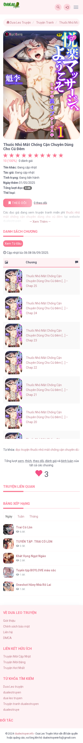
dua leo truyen (12, 698)
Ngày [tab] (9, 516)
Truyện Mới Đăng (14, 662)
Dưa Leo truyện (13, 686)
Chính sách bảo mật (16, 626)
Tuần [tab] (20, 516)
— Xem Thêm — (40, 221)
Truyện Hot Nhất (14, 668)
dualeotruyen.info (24, 733)
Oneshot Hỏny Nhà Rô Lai (33, 584)
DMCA (7, 638)
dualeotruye (11, 709)
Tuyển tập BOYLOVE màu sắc (36, 570)
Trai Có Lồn (24, 527)
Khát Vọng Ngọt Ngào (31, 556)
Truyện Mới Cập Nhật (17, 656)
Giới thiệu (9, 620)
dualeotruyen (12, 692)
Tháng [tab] (33, 516)
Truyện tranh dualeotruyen (21, 704)
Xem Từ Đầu (13, 243)
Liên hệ (8, 632)
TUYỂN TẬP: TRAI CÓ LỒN (34, 541)
